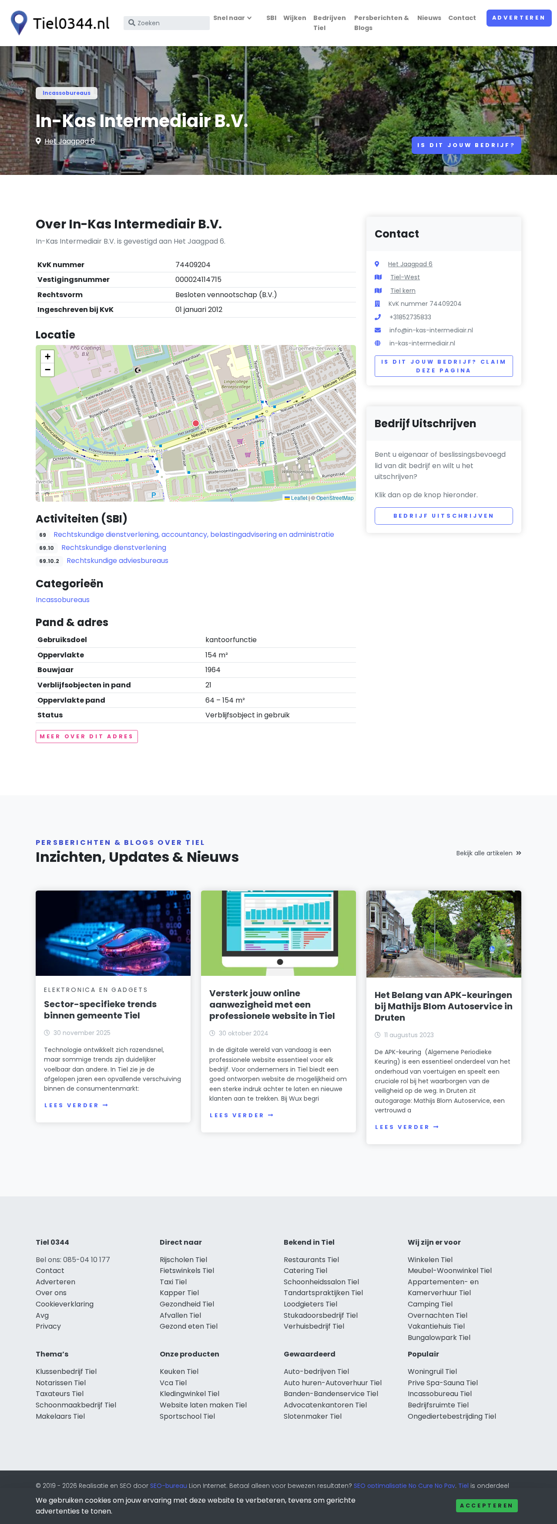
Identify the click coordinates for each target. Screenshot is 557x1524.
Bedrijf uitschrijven (444, 515)
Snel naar (229, 17)
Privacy (48, 1326)
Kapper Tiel (179, 1293)
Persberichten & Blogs (381, 22)
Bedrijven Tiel (329, 22)
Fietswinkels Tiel (187, 1271)
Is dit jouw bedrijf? (466, 145)
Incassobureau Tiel (440, 1394)
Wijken (294, 17)
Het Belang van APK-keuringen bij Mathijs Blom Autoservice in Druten (444, 1006)
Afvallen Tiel (180, 1315)
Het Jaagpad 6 (69, 141)
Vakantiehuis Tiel (436, 1326)
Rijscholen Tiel (183, 1260)
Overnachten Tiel (437, 1315)
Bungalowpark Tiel (439, 1338)
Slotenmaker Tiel (313, 1416)
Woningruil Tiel (432, 1372)
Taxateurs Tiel (60, 1394)
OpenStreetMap (335, 497)
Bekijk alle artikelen (484, 853)
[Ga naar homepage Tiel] (57, 23)
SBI (271, 17)
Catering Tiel (305, 1271)
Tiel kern (403, 290)
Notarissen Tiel (61, 1383)
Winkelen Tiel (430, 1260)
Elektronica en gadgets (96, 989)
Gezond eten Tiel (189, 1326)
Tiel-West (405, 277)
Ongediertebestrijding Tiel (452, 1416)
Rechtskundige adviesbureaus (117, 561)
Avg (42, 1315)
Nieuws (429, 17)
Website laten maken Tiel (203, 1405)
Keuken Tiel (179, 1372)
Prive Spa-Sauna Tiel (443, 1383)
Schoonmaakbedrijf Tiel (76, 1405)
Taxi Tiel (173, 1282)
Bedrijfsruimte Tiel (438, 1405)
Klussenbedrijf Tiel (66, 1372)
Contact (462, 17)
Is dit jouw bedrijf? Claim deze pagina (444, 366)
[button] (196, 423)
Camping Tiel (430, 1304)
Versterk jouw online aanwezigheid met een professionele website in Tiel (272, 1004)
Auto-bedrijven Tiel (316, 1372)
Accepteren (487, 1505)
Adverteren (519, 17)
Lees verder (71, 1105)
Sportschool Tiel (187, 1416)
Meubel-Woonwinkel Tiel (450, 1271)
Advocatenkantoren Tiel (325, 1405)
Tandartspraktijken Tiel (323, 1293)
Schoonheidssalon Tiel (321, 1282)
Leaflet (298, 497)
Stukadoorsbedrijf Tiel (321, 1315)
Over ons (51, 1293)
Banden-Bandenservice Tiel (331, 1394)
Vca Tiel (173, 1383)
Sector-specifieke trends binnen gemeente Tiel (100, 1010)
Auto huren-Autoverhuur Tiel (333, 1383)
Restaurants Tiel (311, 1260)
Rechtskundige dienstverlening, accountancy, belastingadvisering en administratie (194, 534)
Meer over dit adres (87, 736)
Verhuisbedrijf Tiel (314, 1326)
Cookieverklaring (65, 1304)
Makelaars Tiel (60, 1416)
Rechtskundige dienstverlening (113, 548)
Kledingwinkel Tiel (189, 1394)
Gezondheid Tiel (187, 1304)
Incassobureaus (67, 93)
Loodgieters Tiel (310, 1304)
